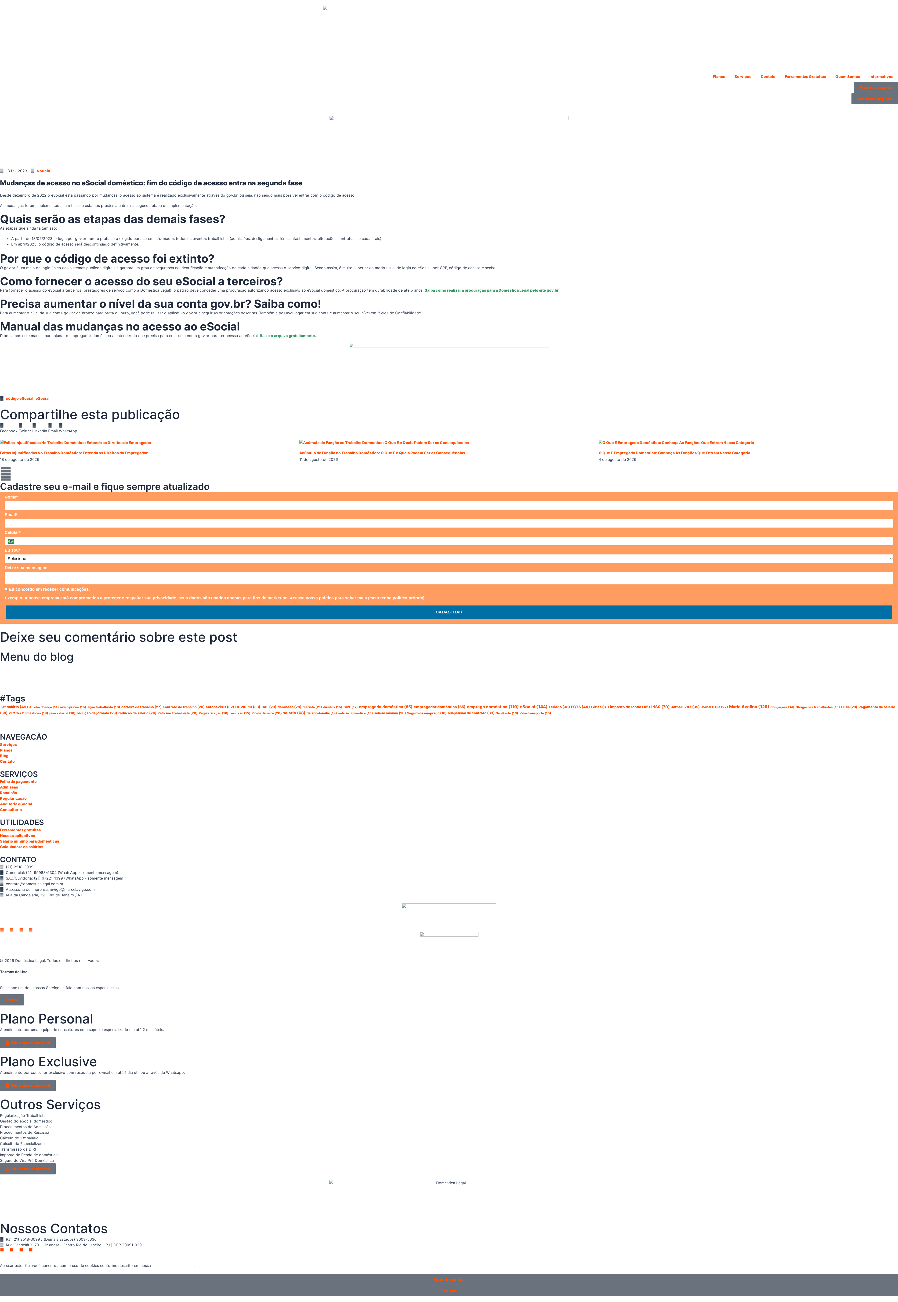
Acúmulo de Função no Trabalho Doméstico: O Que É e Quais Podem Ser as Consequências (382, 453)
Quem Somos (847, 76)
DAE (268, 707)
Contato (768, 76)
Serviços (743, 76)
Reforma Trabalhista (178, 713)
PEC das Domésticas (28, 713)
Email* (11, 514)
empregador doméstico (440, 707)
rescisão (240, 713)
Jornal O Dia (714, 707)
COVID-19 (247, 707)
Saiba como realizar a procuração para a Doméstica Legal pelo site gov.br (492, 290)
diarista (312, 707)
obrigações (782, 707)
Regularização (213, 713)
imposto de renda (630, 707)
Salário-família (322, 713)
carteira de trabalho (141, 707)
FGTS (580, 707)
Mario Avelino (749, 706)
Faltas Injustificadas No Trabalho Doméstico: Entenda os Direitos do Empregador (74, 453)
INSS (660, 706)
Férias (600, 707)
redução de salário (137, 713)
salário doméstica (355, 713)
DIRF (351, 707)
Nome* (11, 497)
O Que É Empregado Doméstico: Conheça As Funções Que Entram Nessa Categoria (674, 453)
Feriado (559, 707)
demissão (289, 707)
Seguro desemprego (427, 713)
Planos (719, 76)
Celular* (13, 532)
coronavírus (220, 707)
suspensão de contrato (471, 713)
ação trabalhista (103, 707)
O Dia (849, 707)
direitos (332, 707)
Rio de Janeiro (267, 713)
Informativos (881, 76)
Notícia (43, 171)
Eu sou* (12, 550)
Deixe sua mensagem (26, 567)
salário (294, 713)
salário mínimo (390, 713)
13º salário (14, 707)
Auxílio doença (44, 707)
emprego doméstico (493, 706)
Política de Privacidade (173, 1265)
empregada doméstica (386, 706)
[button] (9, 428)
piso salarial (62, 713)
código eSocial (19, 398)
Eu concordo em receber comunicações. (49, 589)
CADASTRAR (449, 612)
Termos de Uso (14, 971)
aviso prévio (73, 707)
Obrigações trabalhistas (818, 707)
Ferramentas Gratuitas (805, 76)
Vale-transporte (535, 713)
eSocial (43, 398)
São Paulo (507, 713)
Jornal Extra (685, 707)
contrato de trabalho (184, 707)
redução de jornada (97, 713)
